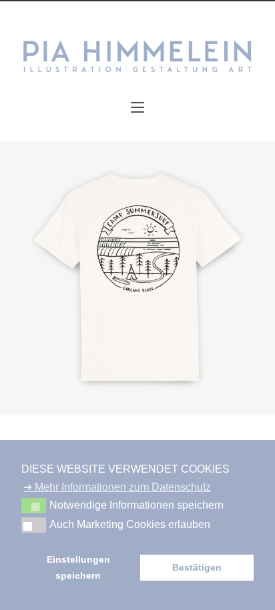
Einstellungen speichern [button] (78, 567)
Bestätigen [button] (197, 567)
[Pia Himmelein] (137, 56)
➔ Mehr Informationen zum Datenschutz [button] (117, 487)
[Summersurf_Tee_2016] (137, 278)
